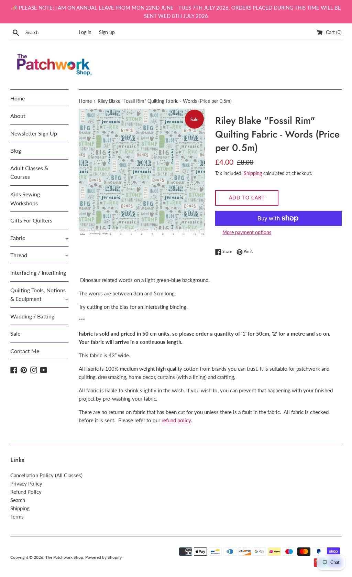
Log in (85, 32)
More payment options (246, 232)
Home (17, 98)
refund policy (176, 420)
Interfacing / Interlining (38, 272)
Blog (15, 150)
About (17, 115)
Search (17, 500)
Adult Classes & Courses (29, 172)
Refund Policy (26, 492)
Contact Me (24, 351)
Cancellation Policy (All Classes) (46, 475)
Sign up (107, 32)
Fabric (39, 238)
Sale (15, 333)
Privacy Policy (26, 483)
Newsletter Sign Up (33, 133)
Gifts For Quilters (31, 220)
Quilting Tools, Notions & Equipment (39, 294)
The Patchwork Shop (64, 557)
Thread (39, 255)
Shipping (253, 173)
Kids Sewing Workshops (25, 198)
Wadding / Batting (32, 316)
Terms (17, 516)
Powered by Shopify (103, 557)
